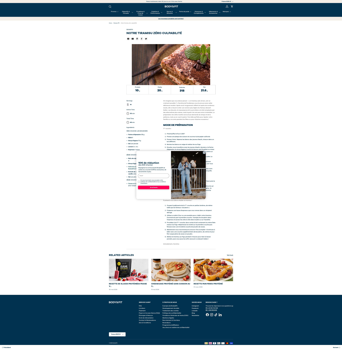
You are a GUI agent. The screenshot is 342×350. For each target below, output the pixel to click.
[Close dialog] (204, 152)
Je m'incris (153, 187)
